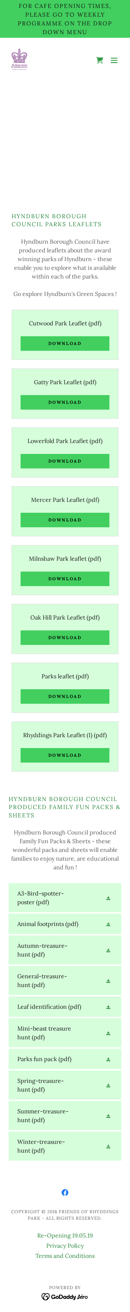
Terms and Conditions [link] (65, 1255)
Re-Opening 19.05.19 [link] (65, 1235)
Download (65, 343)
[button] (99, 60)
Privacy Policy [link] (65, 1245)
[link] (19, 60)
